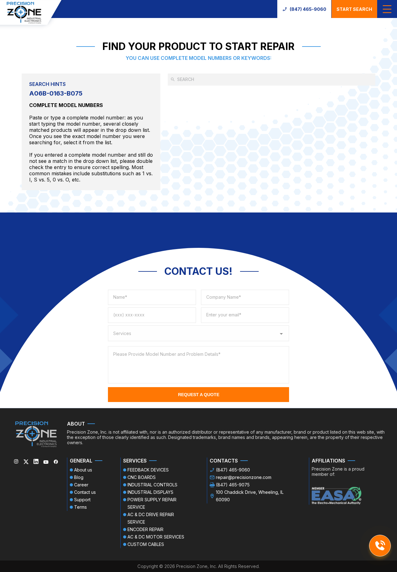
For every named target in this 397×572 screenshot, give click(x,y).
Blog (78, 477)
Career (81, 484)
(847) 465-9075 (233, 484)
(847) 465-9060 (308, 9)
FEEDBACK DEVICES (148, 469)
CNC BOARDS (141, 477)
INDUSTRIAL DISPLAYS (150, 492)
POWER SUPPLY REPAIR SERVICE (151, 503)
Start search (354, 9)
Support (82, 499)
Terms (80, 507)
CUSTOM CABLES (145, 544)
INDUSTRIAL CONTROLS (152, 484)
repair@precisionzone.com (243, 477)
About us (83, 469)
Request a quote (198, 394)
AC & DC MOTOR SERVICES (155, 536)
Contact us (85, 492)
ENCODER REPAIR (145, 529)
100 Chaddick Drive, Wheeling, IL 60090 (249, 495)
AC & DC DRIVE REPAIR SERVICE (150, 518)
